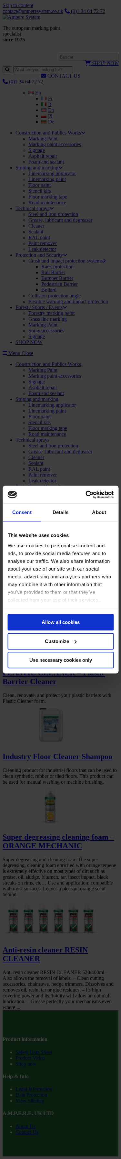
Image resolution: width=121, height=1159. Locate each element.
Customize (57, 641)
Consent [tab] (22, 512)
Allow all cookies (61, 622)
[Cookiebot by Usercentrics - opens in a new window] (86, 494)
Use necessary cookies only (60, 660)
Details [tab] (60, 512)
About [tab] (99, 512)
